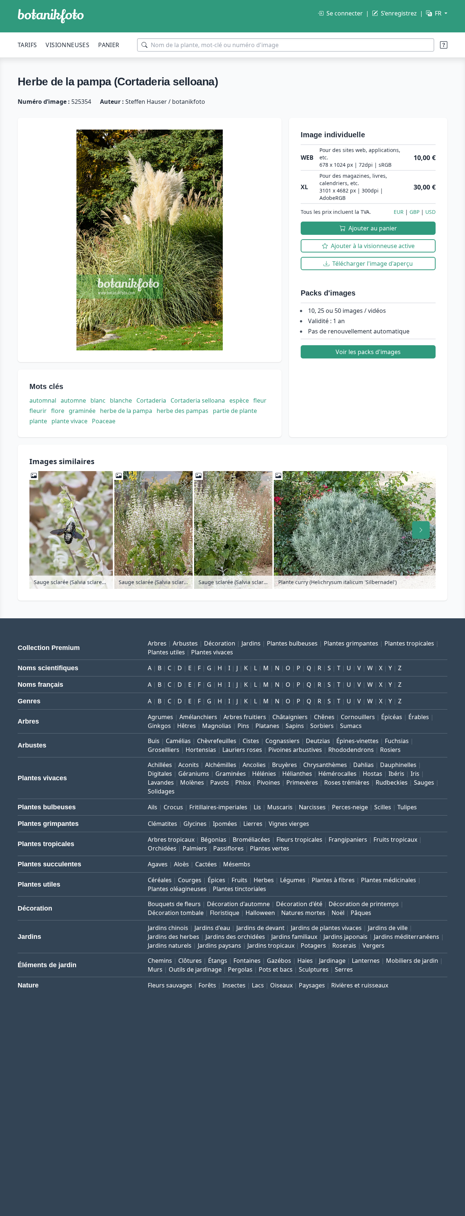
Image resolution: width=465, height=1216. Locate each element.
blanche (121, 400)
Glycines (195, 824)
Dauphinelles (398, 765)
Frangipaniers (348, 839)
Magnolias (216, 726)
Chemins (160, 961)
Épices (216, 880)
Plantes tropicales (409, 643)
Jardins (251, 643)
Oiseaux (281, 985)
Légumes (292, 880)
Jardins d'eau (212, 928)
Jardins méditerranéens (406, 937)
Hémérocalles (337, 774)
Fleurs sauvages (170, 985)
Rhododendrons (351, 750)
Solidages (161, 791)
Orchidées (162, 848)
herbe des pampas (182, 411)
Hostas (372, 774)
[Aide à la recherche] (443, 45)
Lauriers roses (242, 750)
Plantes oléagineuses (177, 889)
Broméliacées (251, 839)
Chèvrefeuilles (216, 741)
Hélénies (264, 774)
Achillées (160, 765)
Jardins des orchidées (235, 937)
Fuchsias (397, 741)
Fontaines (247, 961)
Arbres (157, 643)
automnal (42, 400)
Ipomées (225, 824)
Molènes (192, 782)
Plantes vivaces (212, 652)
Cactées (206, 864)
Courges (189, 880)
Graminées (230, 774)
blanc (97, 400)
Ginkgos (159, 726)
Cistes (251, 741)
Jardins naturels (170, 945)
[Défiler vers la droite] (421, 530)
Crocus (173, 807)
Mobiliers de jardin (412, 961)
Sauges (424, 782)
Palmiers (195, 848)
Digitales (160, 774)
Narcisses (312, 807)
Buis (154, 741)
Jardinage (332, 961)
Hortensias (201, 750)
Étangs (217, 961)
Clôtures (190, 961)
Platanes (267, 726)
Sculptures (314, 969)
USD (430, 211)
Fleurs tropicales (299, 839)
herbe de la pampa (126, 411)
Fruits (239, 880)
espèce (239, 400)
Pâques (361, 913)
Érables (418, 717)
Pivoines (268, 782)
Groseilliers (163, 750)
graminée (82, 411)
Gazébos (279, 961)
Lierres (252, 824)
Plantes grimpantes (351, 643)
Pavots (219, 782)
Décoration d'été (299, 904)
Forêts (207, 985)
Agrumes (160, 717)
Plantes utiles (166, 652)
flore (57, 411)
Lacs (258, 985)
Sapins (295, 726)
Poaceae (103, 421)
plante (38, 421)
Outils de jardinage (195, 969)
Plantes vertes (269, 848)
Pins (243, 726)
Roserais (344, 945)
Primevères (302, 782)
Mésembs (236, 864)
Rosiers (390, 750)
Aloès (181, 864)
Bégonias (213, 839)
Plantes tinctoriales (239, 889)
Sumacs (351, 726)
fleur (260, 400)
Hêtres (186, 726)
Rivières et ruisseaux (359, 985)
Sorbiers (322, 726)
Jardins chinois (168, 928)
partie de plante (235, 411)
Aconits (188, 765)
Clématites (162, 824)
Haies (305, 961)
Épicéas (391, 717)
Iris (415, 774)
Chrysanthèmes (325, 765)
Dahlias (363, 765)
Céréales (160, 880)
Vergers (373, 945)
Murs (155, 969)
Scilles (382, 807)
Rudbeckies (392, 782)
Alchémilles (220, 765)
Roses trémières (346, 782)
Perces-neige (350, 807)
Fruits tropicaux (395, 839)
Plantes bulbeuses (292, 643)
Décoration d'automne (238, 904)
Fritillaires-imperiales (218, 807)
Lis (257, 807)
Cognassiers (282, 741)
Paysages (312, 985)
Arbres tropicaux (171, 839)
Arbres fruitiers (244, 717)
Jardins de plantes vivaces (326, 928)
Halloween (260, 913)
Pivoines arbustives (295, 750)
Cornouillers (358, 717)
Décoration (219, 643)
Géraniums (193, 774)
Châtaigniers (290, 717)
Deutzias (318, 741)
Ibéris (396, 774)
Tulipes (407, 807)
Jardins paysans (219, 945)
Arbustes (185, 643)
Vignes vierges (289, 824)
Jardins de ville (388, 928)
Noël (338, 913)
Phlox (243, 782)
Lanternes (366, 961)
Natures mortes (303, 913)
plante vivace (69, 421)
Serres (344, 969)
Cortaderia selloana (198, 400)
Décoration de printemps (364, 904)
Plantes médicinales (388, 880)
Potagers (313, 945)
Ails (152, 807)
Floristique (224, 913)
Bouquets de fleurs (174, 904)
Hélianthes (297, 774)
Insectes (234, 985)
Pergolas (240, 969)
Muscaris (280, 807)
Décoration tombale (176, 913)
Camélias (178, 741)
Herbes (264, 880)
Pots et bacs (276, 969)
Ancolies (254, 765)
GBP (414, 211)
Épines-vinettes (357, 741)
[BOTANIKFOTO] (51, 16)
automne (73, 400)
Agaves (158, 864)
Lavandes (161, 782)
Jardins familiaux (294, 937)
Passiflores (228, 848)
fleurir (38, 411)
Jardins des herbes (173, 937)
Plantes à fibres (333, 880)
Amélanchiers (198, 717)
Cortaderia (151, 400)
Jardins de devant (260, 928)
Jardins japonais (345, 937)
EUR (399, 211)
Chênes (324, 717)
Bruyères (284, 765)
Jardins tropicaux (270, 945)
